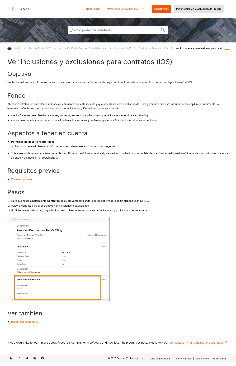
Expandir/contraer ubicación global (226, 47)
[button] (163, 30)
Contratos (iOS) (123, 48)
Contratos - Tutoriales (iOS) (154, 48)
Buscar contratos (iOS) (24, 321)
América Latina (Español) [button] (124, 8)
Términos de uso (182, 358)
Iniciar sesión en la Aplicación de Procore (198, 9)
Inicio (18, 48)
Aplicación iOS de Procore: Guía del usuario (83, 48)
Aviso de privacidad (160, 358)
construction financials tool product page (196, 342)
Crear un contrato (21, 179)
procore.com (93, 8)
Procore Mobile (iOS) (40, 48)
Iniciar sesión (219, 358)
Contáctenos (161, 8)
